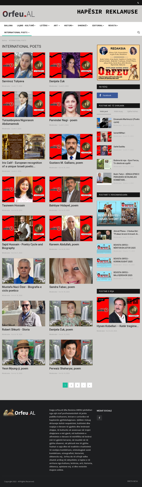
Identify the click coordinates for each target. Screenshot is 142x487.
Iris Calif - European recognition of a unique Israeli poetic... (22, 164)
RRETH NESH (132, 481)
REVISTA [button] (112, 25)
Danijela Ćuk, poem (61, 329)
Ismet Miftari (119, 133)
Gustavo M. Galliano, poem (66, 162)
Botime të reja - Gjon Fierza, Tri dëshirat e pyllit (126, 161)
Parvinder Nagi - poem (63, 120)
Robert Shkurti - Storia (16, 329)
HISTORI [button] (68, 25)
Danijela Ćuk (57, 81)
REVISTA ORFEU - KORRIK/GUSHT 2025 (123, 260)
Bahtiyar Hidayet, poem (63, 205)
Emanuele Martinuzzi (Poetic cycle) (127, 120)
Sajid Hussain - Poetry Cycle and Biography (22, 246)
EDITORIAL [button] (97, 25)
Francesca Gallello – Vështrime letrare (116, 327)
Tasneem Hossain (13, 205)
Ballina (8, 25)
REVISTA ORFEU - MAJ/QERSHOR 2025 (123, 273)
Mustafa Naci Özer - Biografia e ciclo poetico (22, 288)
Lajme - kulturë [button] (25, 25)
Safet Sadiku (119, 147)
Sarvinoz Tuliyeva (13, 81)
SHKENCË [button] (82, 25)
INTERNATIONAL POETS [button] (16, 32)
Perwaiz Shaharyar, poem (65, 368)
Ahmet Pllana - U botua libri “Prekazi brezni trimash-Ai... (126, 232)
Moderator (6, 86)
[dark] (138, 3)
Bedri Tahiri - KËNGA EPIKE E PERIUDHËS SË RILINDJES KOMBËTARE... (126, 177)
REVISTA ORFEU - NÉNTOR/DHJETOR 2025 (124, 246)
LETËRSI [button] (44, 25)
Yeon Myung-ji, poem (15, 368)
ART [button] (56, 25)
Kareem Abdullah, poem (64, 244)
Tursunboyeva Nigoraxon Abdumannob (18, 122)
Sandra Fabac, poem (62, 287)
